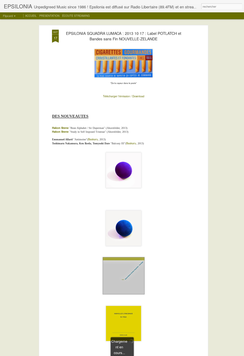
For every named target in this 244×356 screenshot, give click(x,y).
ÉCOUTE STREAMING (76, 16)
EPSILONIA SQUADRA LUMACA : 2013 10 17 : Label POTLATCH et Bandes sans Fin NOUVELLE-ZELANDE (123, 36)
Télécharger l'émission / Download (123, 96)
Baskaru (93, 139)
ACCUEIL (31, 16)
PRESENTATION (49, 16)
